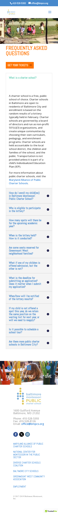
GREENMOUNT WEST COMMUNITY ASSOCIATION (29, 478)
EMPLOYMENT (19, 486)
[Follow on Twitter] (21, 434)
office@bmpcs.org (32, 424)
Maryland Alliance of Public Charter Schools (25, 181)
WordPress (46, 508)
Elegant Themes (24, 508)
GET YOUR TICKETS (18, 65)
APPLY (29, 376)
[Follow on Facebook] (15, 434)
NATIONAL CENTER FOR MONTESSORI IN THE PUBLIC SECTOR (26, 454)
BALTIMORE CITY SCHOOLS (26, 471)
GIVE (48, 376)
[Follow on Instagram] (27, 434)
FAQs (9, 376)
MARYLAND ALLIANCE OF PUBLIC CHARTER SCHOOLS (28, 445)
